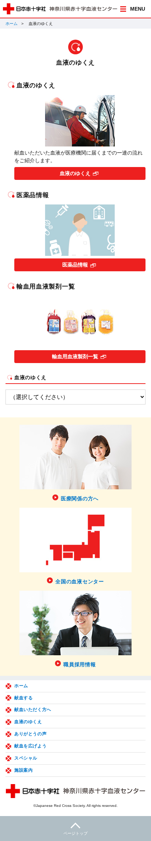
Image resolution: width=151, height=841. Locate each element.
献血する (23, 697)
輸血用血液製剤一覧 (75, 356)
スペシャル (25, 758)
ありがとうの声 (30, 733)
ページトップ (75, 833)
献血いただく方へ (32, 709)
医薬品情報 (75, 265)
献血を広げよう (30, 745)
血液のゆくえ (75, 173)
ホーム (11, 23)
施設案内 (23, 770)
